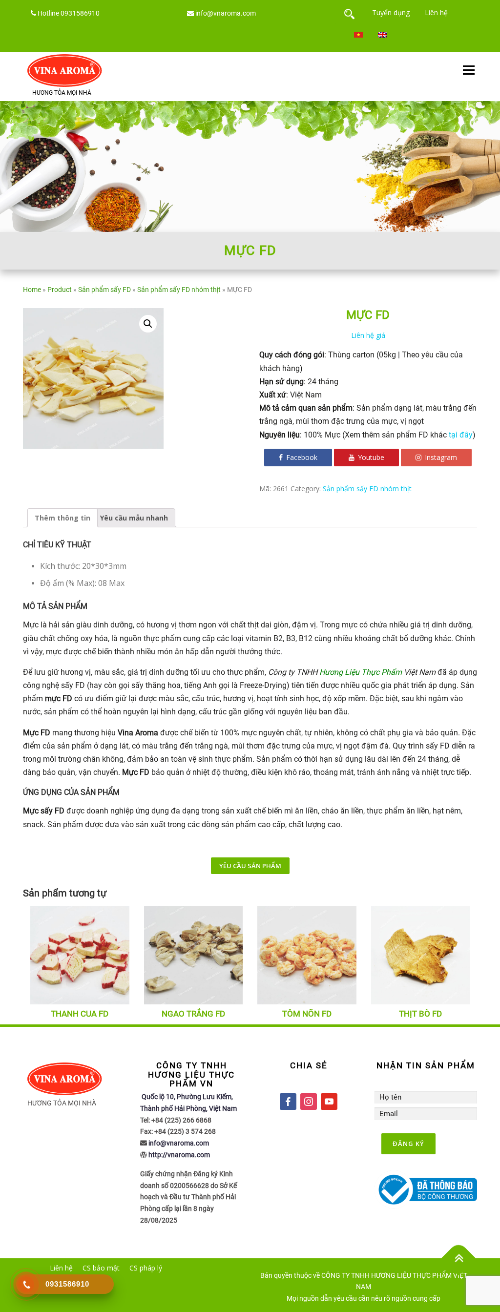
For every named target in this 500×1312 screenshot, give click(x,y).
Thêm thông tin (62, 517)
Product (59, 289)
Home (32, 289)
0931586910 (80, 13)
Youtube (370, 457)
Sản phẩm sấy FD (104, 289)
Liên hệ (436, 12)
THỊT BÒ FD (420, 1014)
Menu (468, 70)
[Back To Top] (458, 1258)
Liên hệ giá (368, 335)
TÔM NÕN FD (307, 1014)
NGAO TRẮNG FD (193, 1014)
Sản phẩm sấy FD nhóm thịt (179, 289)
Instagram (440, 457)
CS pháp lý (145, 1267)
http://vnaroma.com (179, 1155)
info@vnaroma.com (225, 13)
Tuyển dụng (391, 12)
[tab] (62, 518)
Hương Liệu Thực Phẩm (360, 672)
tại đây (461, 434)
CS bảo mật (101, 1267)
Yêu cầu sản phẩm (250, 865)
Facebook (300, 457)
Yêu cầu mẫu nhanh (134, 517)
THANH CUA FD (79, 1014)
